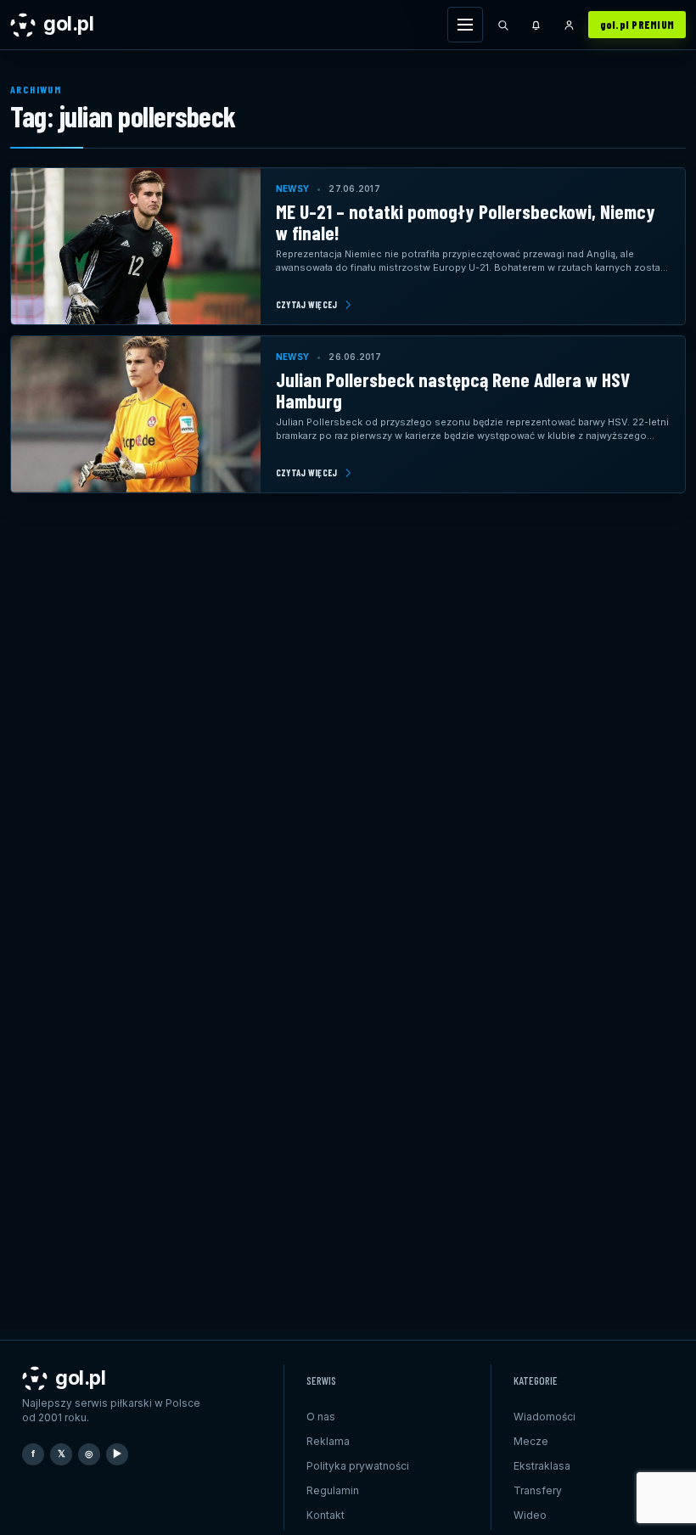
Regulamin (332, 1490)
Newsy (292, 188)
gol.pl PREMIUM (637, 24)
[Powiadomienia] (536, 24)
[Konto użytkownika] (569, 24)
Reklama (328, 1441)
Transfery (538, 1490)
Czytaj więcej (307, 304)
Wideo (530, 1515)
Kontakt (325, 1515)
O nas (320, 1416)
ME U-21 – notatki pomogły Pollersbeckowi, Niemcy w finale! (465, 222)
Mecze (531, 1441)
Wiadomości (544, 1416)
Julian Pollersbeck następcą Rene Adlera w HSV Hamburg (453, 390)
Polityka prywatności (357, 1465)
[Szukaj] (503, 24)
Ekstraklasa (542, 1465)
